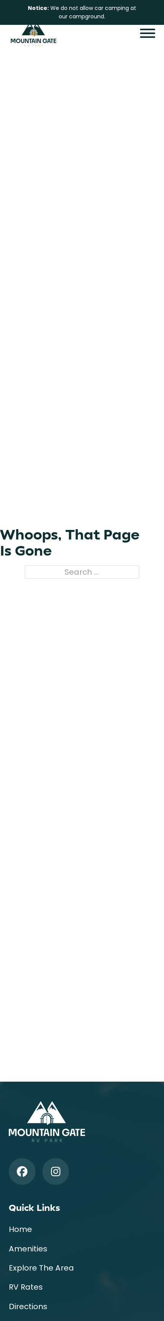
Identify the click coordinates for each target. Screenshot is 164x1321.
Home (20, 1229)
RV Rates (26, 1287)
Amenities (28, 1248)
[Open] (147, 33)
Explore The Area (41, 1268)
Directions (28, 1306)
